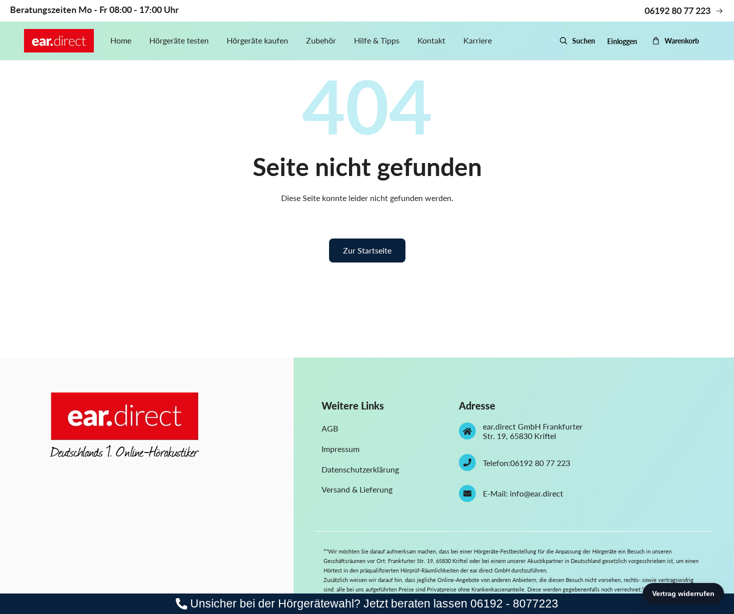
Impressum (341, 449)
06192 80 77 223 (540, 463)
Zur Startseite (367, 250)
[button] (577, 41)
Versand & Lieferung (357, 489)
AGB (330, 428)
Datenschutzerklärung (360, 469)
